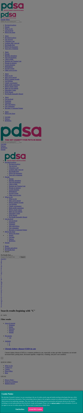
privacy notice (56, 403)
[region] (41, 402)
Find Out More (20, 409)
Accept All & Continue (35, 409)
